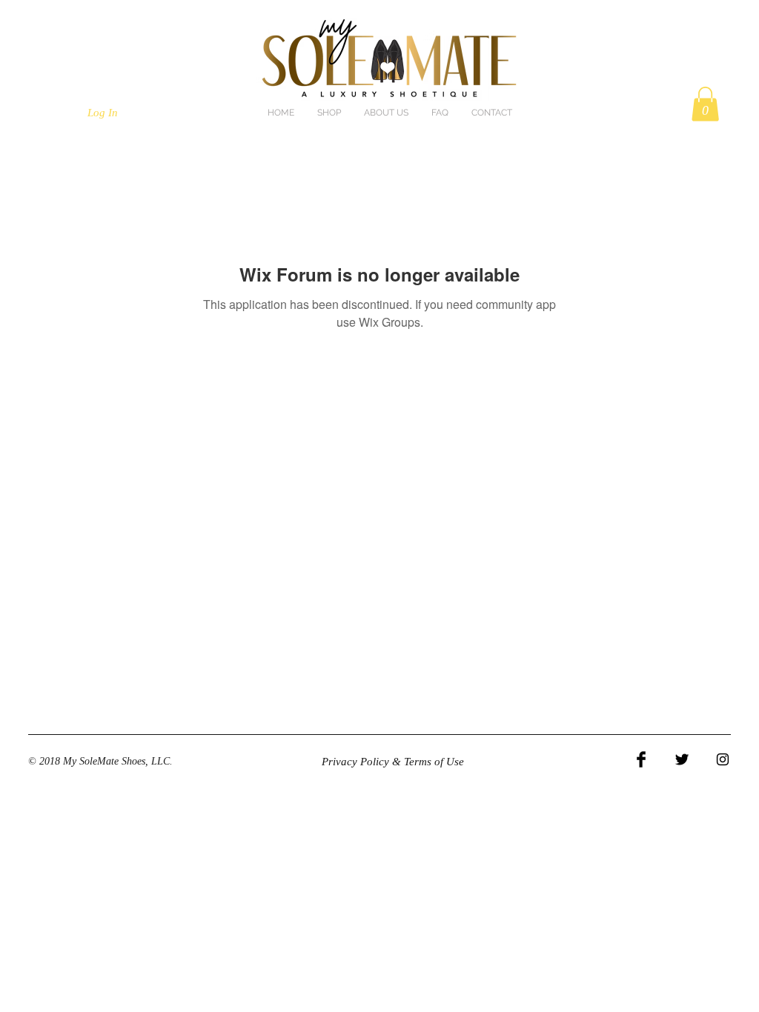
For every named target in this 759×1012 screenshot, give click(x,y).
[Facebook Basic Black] (641, 759)
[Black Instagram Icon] (723, 759)
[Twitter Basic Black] (682, 759)
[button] (705, 104)
